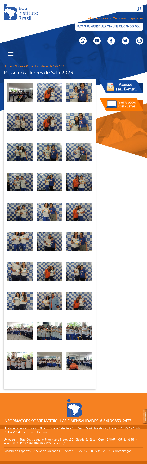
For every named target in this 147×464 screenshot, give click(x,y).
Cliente (32, 18)
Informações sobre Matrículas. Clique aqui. (115, 18)
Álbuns (18, 66)
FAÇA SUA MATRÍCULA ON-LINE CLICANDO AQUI (109, 26)
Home (8, 66)
